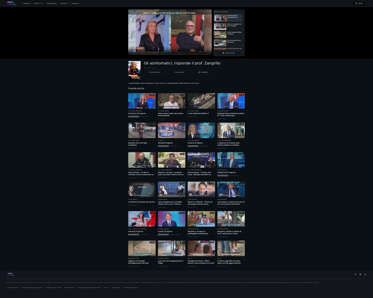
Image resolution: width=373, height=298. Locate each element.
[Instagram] (360, 274)
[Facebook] (355, 274)
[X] (365, 274)
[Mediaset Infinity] (11, 3)
